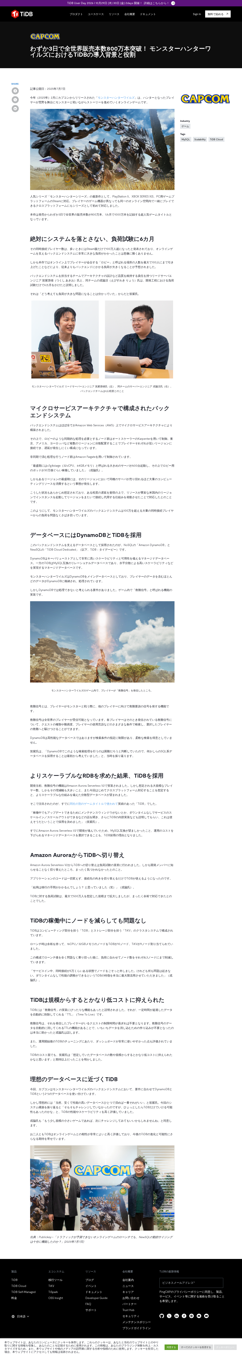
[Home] (22, 14)
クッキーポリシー (225, 1347)
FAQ (88, 1304)
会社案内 (128, 1280)
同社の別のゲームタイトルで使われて (94, 803)
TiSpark (53, 1292)
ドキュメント (148, 14)
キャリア (128, 1292)
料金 (14, 1298)
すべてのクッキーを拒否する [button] (196, 1347)
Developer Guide (96, 1298)
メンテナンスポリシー (136, 1322)
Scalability (200, 139)
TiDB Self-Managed (23, 1292)
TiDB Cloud (216, 139)
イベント (91, 1286)
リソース (114, 14)
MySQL (186, 139)
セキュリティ (130, 1316)
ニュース (128, 1286)
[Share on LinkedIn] (15, 108)
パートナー (129, 1304)
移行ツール (55, 1280)
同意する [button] (171, 1347)
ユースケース (96, 14)
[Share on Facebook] (15, 90)
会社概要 (129, 14)
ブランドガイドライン (136, 1328)
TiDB (14, 1280)
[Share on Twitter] (15, 99)
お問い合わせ (130, 1298)
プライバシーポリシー (188, 1291)
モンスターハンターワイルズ (116, 97)
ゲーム (185, 126)
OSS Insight (55, 1298)
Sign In (197, 14)
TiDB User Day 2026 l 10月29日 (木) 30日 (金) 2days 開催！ (118, 3)
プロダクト (76, 14)
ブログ (89, 1280)
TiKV (51, 1286)
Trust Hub (128, 1310)
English (18, 1324)
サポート (91, 1310)
